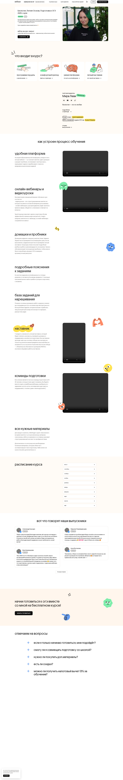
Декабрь (66, 482)
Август (65, 464)
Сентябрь (66, 469)
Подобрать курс (53, 1)
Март (65, 496)
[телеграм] (71, 100)
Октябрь (66, 473)
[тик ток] (75, 100)
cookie (11, 772)
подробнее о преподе (66, 110)
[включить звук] (105, 38)
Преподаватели (64, 1)
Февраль (66, 491)
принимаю (6, 775)
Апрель (66, 501)
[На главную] (17, 2)
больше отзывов (61, 571)
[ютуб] (67, 100)
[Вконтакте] (63, 100)
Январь (66, 487)
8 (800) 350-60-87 (29, 2)
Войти (93, 1)
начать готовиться (23, 613)
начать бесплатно (102, 1)
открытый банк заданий (77, 1)
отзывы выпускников (66, 126)
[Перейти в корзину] (86, 1)
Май (65, 505)
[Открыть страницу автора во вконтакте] (20, 532)
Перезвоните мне (39, 1)
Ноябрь (66, 478)
